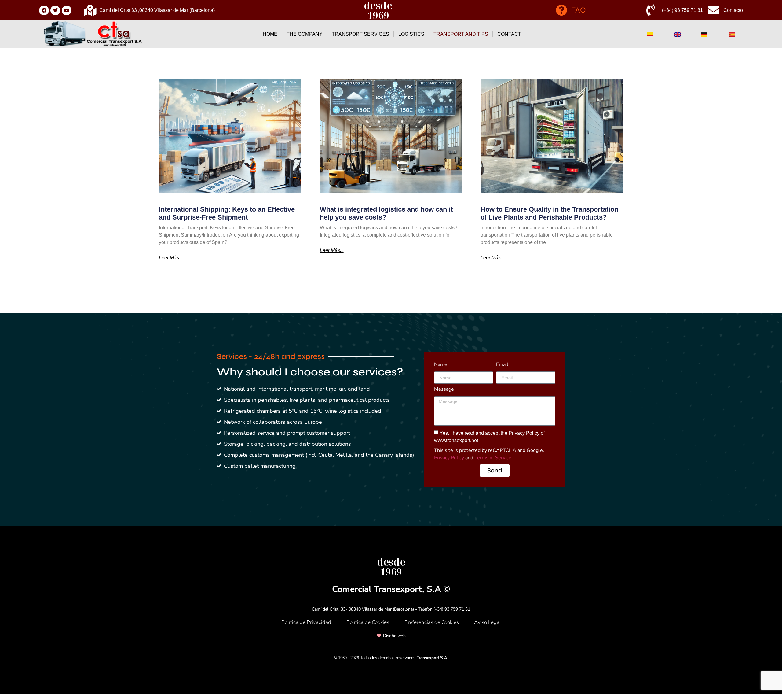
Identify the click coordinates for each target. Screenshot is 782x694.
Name (440, 365)
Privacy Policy (449, 457)
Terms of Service (492, 457)
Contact (509, 34)
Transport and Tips (460, 34)
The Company (305, 34)
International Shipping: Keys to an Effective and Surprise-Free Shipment (227, 213)
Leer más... (171, 257)
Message (444, 390)
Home (270, 34)
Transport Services (360, 34)
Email (502, 365)
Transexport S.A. (432, 657)
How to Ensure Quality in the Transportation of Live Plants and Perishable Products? (549, 213)
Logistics (411, 34)
